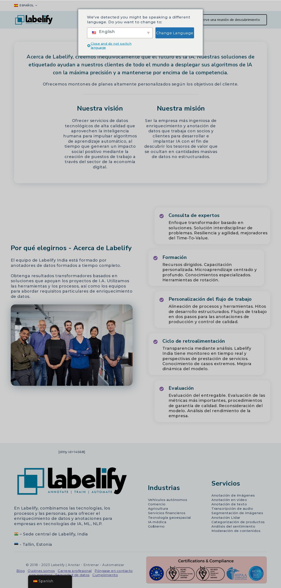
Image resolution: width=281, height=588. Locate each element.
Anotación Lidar (225, 517)
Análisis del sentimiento (233, 526)
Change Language (174, 33)
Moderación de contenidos (235, 531)
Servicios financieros (167, 513)
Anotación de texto (229, 504)
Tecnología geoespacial (169, 517)
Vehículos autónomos (167, 500)
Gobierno (156, 526)
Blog (20, 571)
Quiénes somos (41, 571)
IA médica (157, 522)
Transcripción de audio (232, 508)
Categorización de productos (238, 522)
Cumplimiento (105, 575)
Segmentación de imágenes (237, 513)
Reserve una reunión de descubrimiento (228, 19)
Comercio (157, 504)
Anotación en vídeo (229, 500)
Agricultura (158, 508)
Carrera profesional (75, 571)
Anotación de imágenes (233, 495)
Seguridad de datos (72, 575)
